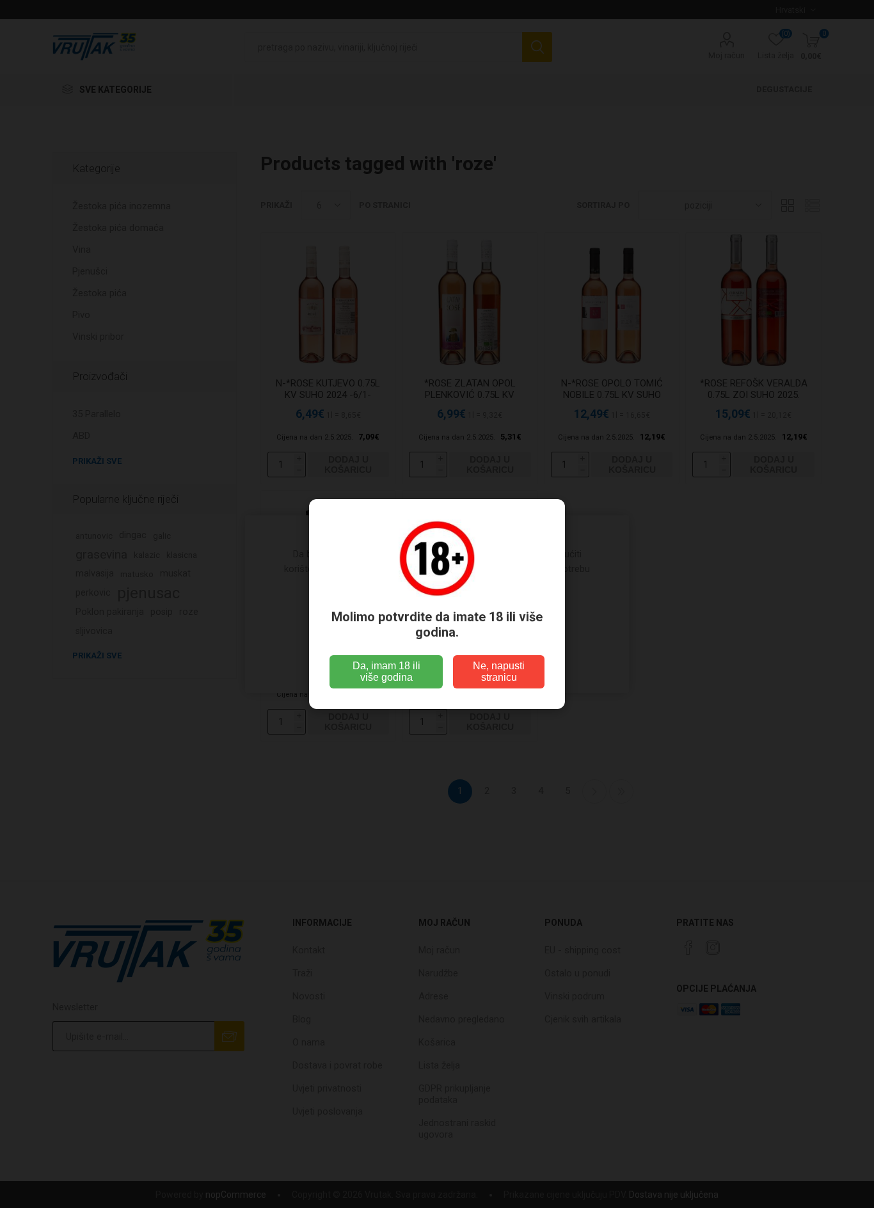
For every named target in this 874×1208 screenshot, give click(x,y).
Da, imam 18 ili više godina (386, 671)
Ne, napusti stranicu (499, 671)
